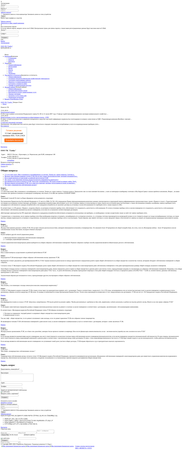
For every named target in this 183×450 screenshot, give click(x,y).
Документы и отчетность (13, 75)
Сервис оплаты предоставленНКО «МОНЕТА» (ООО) (84, 447)
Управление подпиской (16, 97)
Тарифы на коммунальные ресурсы (19, 85)
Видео (10, 68)
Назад (4, 104)
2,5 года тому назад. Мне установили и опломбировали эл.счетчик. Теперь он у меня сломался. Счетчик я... (40, 174)
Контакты (11, 61)
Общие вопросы (6, 164)
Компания (8, 56)
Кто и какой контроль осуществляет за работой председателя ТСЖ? (26, 178)
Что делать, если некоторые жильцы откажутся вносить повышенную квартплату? (31, 180)
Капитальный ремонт (8, 112)
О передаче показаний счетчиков (11, 122)
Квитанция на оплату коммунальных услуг (22, 92)
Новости (11, 60)
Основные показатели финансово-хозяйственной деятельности (28, 78)
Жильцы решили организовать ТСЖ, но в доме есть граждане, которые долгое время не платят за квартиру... (40, 183)
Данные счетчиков (14, 94)
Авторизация (5, 43)
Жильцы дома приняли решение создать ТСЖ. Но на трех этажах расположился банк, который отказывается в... (41, 176)
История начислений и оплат (17, 90)
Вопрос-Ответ (9, 99)
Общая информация (14, 65)
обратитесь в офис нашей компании (12, 23)
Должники (11, 73)
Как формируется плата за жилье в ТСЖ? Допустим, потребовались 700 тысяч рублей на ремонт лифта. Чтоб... (41, 181)
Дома (6, 63)
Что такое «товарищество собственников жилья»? (21, 185)
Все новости (5, 126)
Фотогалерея (12, 66)
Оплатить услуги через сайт (17, 95)
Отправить (5, 397)
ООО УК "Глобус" (7, 102)
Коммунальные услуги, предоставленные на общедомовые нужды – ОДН (25, 117)
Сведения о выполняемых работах (19, 80)
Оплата (3, 166)
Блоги (10, 72)
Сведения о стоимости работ (17, 84)
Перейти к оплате (6, 402)
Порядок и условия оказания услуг (19, 82)
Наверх (3, 221)
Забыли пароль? (6, 12)
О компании (12, 58)
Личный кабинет (10, 87)
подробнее (10, 160)
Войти (3, 41)
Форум (10, 70)
